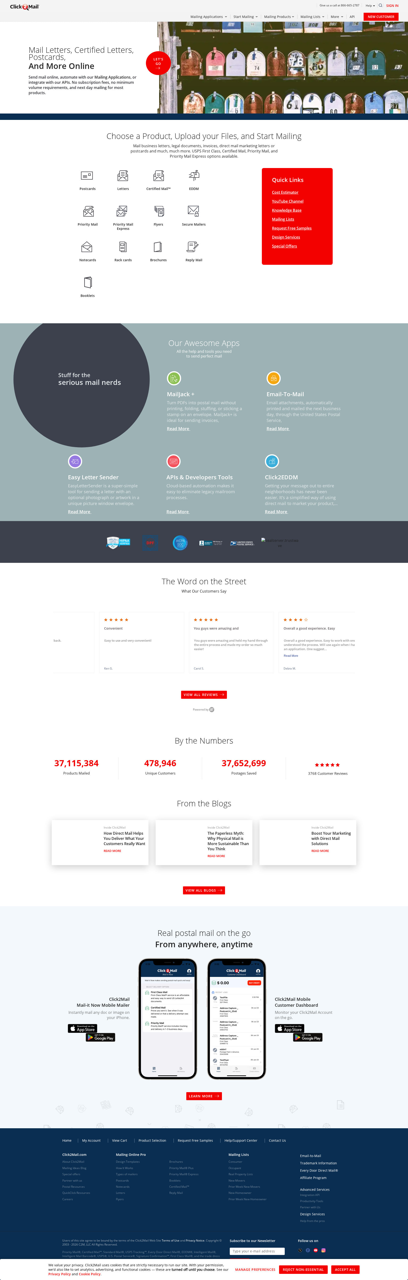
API (352, 16)
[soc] (180, 541)
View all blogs (201, 890)
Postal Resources (73, 1187)
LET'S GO (158, 61)
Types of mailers (127, 1174)
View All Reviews (201, 694)
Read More (291, 655)
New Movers (237, 1181)
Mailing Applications (112, 77)
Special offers (71, 1174)
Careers (67, 1199)
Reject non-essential (303, 1269)
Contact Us (277, 1140)
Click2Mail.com (74, 1154)
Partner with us (72, 1181)
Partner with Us (310, 1207)
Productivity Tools (311, 1201)
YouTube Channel (287, 201)
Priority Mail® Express (184, 1174)
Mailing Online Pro (131, 1154)
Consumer (235, 1162)
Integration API (309, 1195)
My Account (91, 1140)
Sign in (392, 5)
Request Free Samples (292, 228)
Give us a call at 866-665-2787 (339, 5)
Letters (120, 1193)
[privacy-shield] (149, 541)
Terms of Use (170, 1240)
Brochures (176, 1162)
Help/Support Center (241, 1140)
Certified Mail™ (179, 1187)
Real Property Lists (241, 1174)
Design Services (286, 237)
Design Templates (128, 1162)
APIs (66, 82)
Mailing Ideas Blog (74, 1168)
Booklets (175, 1181)
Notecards (123, 1187)
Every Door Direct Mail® (319, 1170)
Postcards (122, 1181)
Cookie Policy (90, 1274)
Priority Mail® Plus (181, 1168)
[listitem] (141, 642)
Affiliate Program (313, 1177)
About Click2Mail (73, 1162)
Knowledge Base (287, 210)
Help (369, 6)
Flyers (120, 1199)
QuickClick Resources (76, 1193)
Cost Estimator (285, 192)
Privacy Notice (195, 1240)
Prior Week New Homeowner (248, 1199)
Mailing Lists (283, 219)
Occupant (235, 1168)
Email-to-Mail (310, 1156)
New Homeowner (240, 1193)
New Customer (381, 16)
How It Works (124, 1168)
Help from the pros (312, 1221)
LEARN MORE (201, 1096)
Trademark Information (318, 1163)
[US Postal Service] (242, 542)
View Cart (119, 1140)
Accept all (345, 1269)
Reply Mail (176, 1193)
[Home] (24, 7)
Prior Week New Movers (244, 1187)
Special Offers (284, 246)
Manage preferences (255, 1269)
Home (67, 1140)
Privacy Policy (59, 1274)
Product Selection (152, 1140)
